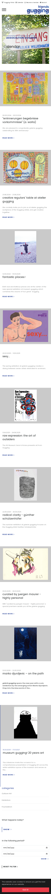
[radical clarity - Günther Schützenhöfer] (25, 485)
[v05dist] (38, 9)
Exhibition (6, 800)
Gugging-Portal (8, 2)
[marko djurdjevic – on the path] (25, 643)
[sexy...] (25, 326)
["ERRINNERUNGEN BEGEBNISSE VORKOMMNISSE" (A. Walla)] (25, 88)
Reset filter (9, 866)
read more (7, 138)
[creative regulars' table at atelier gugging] (25, 167)
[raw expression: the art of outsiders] (25, 405)
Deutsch (44, 2)
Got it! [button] (26, 889)
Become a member (32, 2)
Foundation (7, 807)
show (6, 829)
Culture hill (7, 793)
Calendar (20, 2)
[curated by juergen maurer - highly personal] (25, 564)
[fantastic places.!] (25, 247)
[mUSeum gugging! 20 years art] (25, 723)
